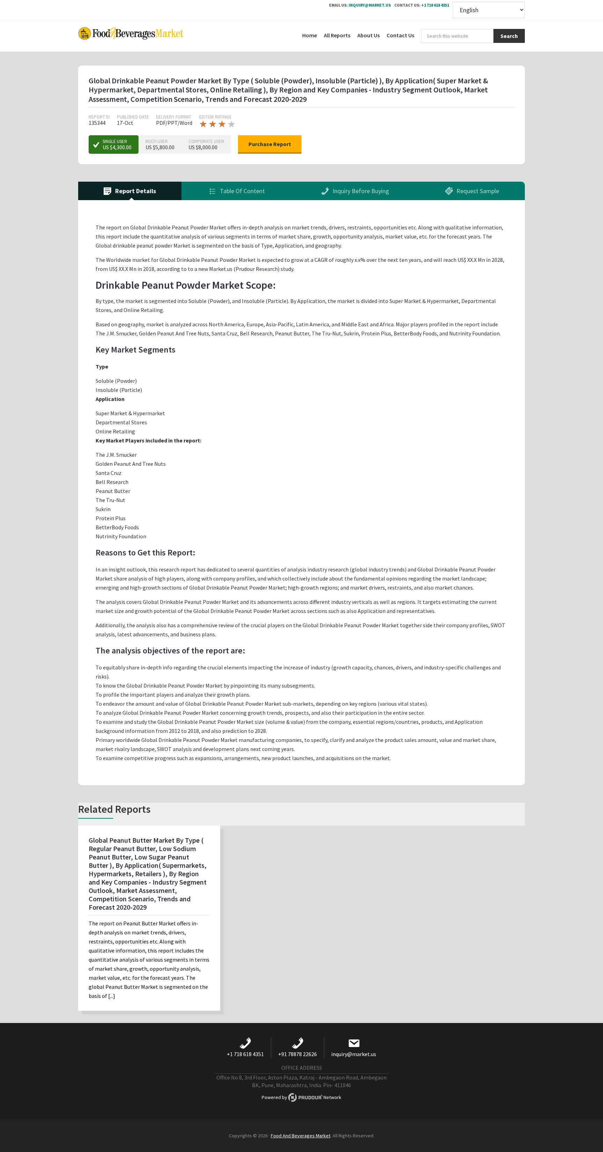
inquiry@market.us (370, 5)
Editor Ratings (215, 117)
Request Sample (477, 191)
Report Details (135, 191)
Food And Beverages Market (300, 1135)
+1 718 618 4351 (435, 5)
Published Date (133, 117)
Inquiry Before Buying (360, 191)
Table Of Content (241, 191)
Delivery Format (173, 117)
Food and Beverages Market (130, 36)
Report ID (99, 117)
